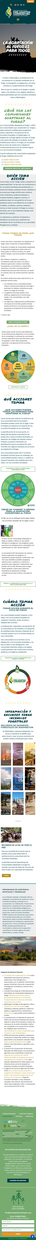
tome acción (7, 1116)
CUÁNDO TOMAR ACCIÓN (12, 165)
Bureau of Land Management (21, 1131)
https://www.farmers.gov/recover (15, 1042)
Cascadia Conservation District (25, 1134)
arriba (18, 1191)
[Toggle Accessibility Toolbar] (32, 1237)
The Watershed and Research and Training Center (15, 1135)
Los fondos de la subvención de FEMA (17, 975)
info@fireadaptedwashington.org (18, 1213)
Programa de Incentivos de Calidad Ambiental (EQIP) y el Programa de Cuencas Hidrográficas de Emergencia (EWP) (19, 1057)
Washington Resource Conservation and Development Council (15, 1136)
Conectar (29, 1116)
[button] (18, 19)
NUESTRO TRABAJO (26, 1114)
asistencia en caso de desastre (14, 1006)
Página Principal (9, 1114)
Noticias (19, 1116)
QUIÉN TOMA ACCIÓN (11, 160)
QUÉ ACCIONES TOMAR (11, 162)
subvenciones (9, 1013)
